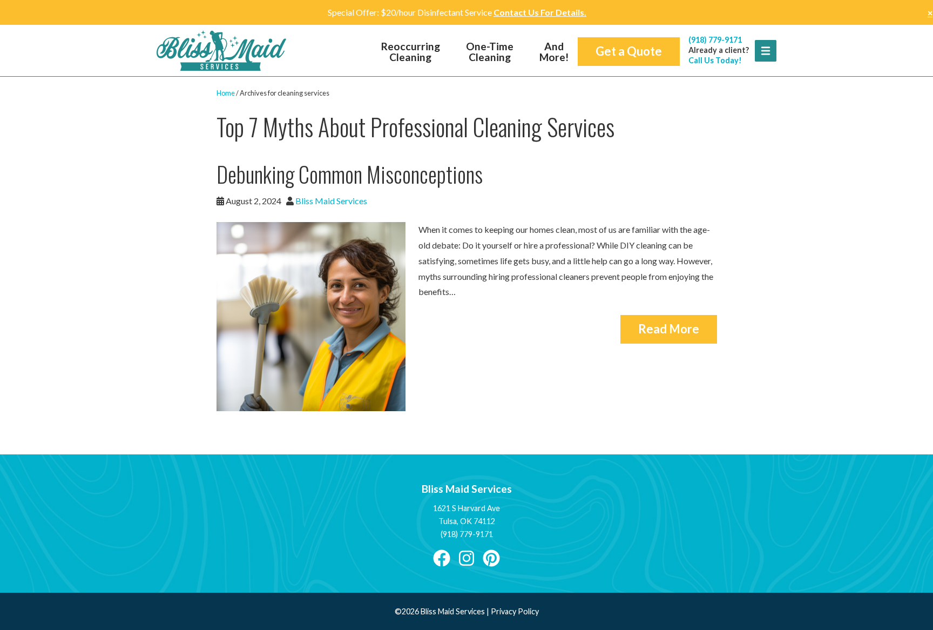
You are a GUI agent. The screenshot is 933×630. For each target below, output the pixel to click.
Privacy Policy (515, 611)
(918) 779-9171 (715, 39)
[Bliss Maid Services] (221, 50)
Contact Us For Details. (539, 12)
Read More (668, 328)
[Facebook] (441, 557)
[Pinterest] (491, 557)
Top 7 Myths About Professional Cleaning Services (415, 126)
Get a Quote (629, 51)
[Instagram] (466, 557)
